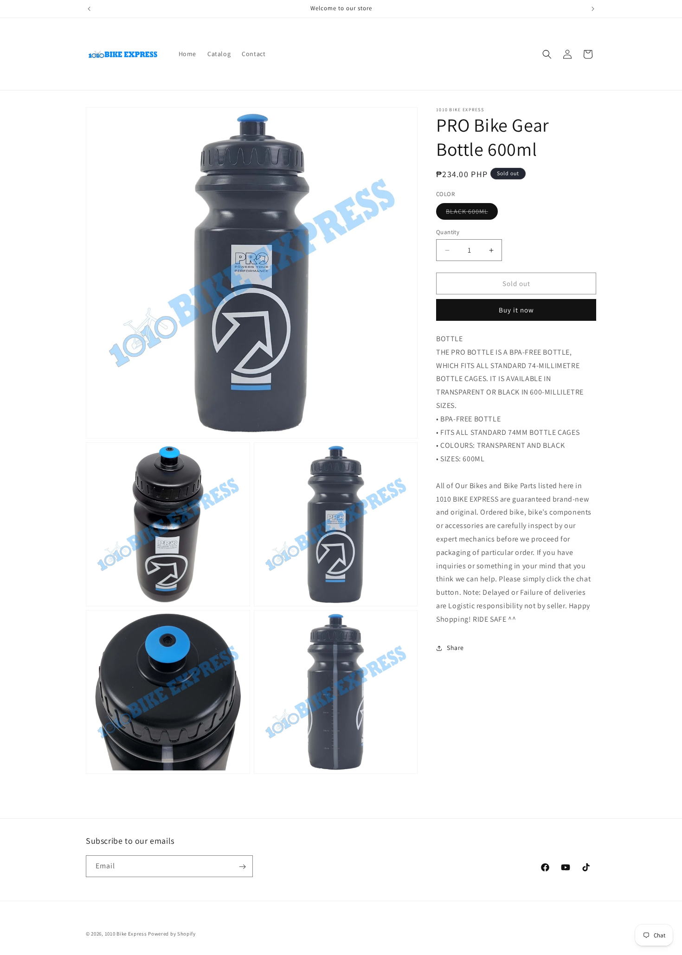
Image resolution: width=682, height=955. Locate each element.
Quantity (447, 232)
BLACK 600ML (472, 213)
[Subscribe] (242, 867)
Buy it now (516, 310)
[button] (547, 54)
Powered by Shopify (172, 933)
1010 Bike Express (126, 933)
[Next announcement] (593, 9)
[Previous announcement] (89, 9)
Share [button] (455, 647)
